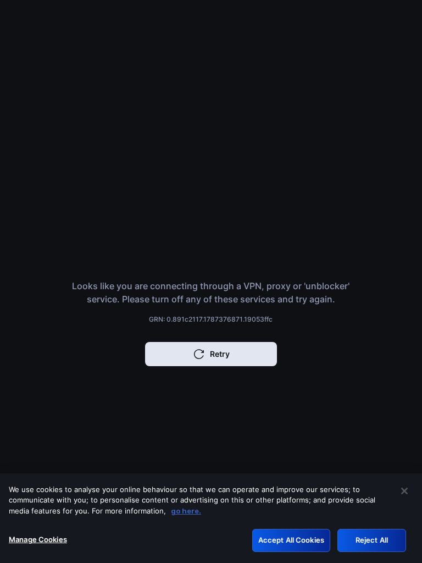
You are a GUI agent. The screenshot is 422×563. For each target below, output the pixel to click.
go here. (186, 510)
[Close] (404, 491)
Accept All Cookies (291, 540)
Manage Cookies (38, 539)
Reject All (372, 540)
